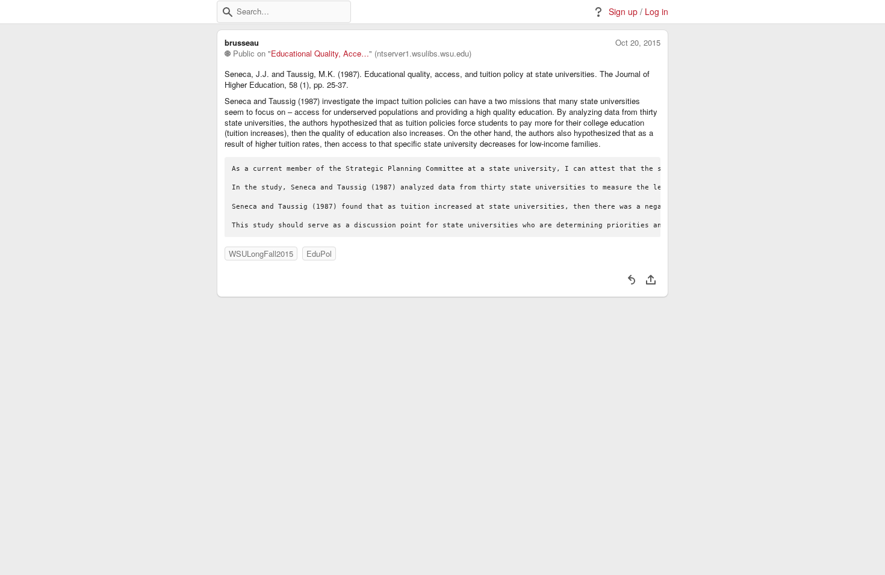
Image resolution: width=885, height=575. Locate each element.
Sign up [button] (623, 11)
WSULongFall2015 (261, 253)
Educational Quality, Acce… (320, 53)
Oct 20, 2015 (637, 42)
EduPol (319, 253)
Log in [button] (656, 11)
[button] (227, 12)
